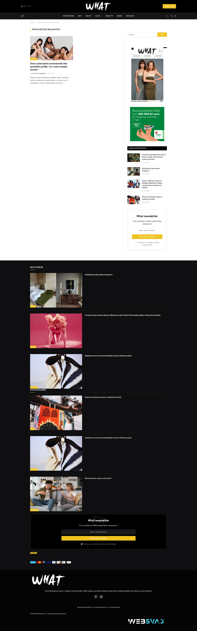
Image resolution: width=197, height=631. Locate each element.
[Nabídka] (22, 16)
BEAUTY (109, 16)
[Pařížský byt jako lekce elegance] (133, 171)
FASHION (130, 16)
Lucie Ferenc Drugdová (38, 73)
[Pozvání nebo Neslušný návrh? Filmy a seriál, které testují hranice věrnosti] (133, 157)
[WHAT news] (98, 6)
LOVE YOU (34, 510)
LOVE (97, 16)
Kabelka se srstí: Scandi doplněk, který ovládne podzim (108, 356)
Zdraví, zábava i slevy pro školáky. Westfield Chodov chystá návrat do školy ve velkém (152, 184)
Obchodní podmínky (84, 607)
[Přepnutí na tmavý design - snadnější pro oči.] (167, 16)
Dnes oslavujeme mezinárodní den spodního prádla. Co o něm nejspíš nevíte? (48, 66)
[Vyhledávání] (171, 16)
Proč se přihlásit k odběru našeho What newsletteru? (98, 525)
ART (80, 16)
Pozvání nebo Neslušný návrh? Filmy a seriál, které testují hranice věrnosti (154, 157)
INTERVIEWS (68, 16)
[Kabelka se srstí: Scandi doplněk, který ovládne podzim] (56, 371)
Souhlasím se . (99, 544)
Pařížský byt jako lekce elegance (151, 170)
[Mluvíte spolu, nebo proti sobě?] (56, 494)
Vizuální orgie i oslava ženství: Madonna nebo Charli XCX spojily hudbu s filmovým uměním (123, 315)
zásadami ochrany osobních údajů (104, 544)
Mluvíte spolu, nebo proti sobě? (98, 478)
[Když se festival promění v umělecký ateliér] (133, 199)
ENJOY (88, 16)
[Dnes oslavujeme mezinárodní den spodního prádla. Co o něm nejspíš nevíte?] (51, 48)
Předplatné (169, 6)
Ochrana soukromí (100, 607)
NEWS (119, 16)
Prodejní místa (114, 607)
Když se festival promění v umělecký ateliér (152, 198)
